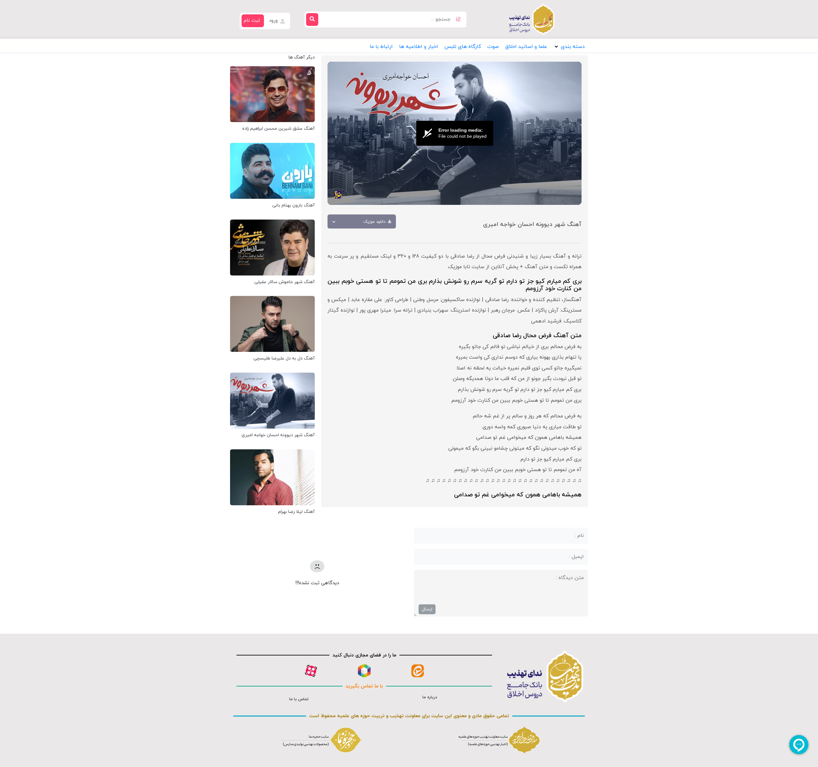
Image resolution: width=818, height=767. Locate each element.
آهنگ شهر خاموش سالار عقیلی (284, 282)
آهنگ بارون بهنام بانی (293, 205)
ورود (274, 20)
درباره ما (429, 697)
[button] (569, 46)
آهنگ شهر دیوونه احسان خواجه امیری (278, 435)
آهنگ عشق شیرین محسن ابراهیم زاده (278, 129)
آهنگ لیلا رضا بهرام (296, 512)
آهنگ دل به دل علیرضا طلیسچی (284, 358)
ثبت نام (252, 20)
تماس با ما (299, 699)
